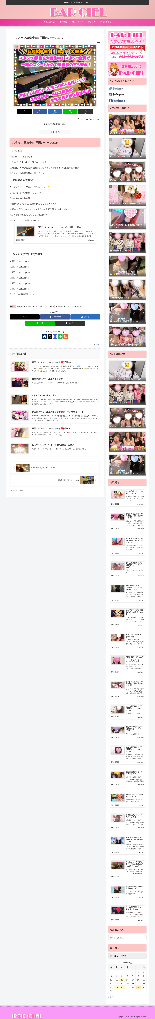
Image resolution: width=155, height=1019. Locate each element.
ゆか (13, 306)
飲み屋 (79, 306)
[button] (85, 111)
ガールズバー (69, 306)
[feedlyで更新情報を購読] (60, 336)
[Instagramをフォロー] (55, 336)
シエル (60, 306)
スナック (45, 306)
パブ (52, 306)
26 (122, 987)
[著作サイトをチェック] (44, 336)
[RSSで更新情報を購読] (65, 336)
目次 (52, 132)
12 (122, 980)
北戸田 (36, 306)
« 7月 (110, 997)
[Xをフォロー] (50, 336)
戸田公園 (28, 306)
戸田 (20, 306)
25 (116, 987)
